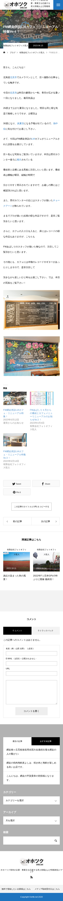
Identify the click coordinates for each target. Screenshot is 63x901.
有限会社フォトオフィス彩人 (15, 45)
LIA (33, 138)
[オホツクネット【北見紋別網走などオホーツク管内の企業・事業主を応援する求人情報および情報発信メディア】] (15, 5)
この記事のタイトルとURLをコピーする (31, 506)
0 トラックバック (45, 631)
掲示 (19, 159)
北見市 (13, 77)
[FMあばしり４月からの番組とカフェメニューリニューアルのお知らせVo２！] (41, 398)
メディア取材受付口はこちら (47, 889)
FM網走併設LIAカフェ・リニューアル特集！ (13, 413)
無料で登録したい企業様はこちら (16, 889)
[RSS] (31, 877)
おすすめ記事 (46, 741)
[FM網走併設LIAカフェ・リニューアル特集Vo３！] (15, 440)
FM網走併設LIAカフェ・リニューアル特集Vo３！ (14, 454)
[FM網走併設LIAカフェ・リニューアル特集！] (15, 398)
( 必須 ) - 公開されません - (21, 659)
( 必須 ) (19, 649)
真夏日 (20, 123)
